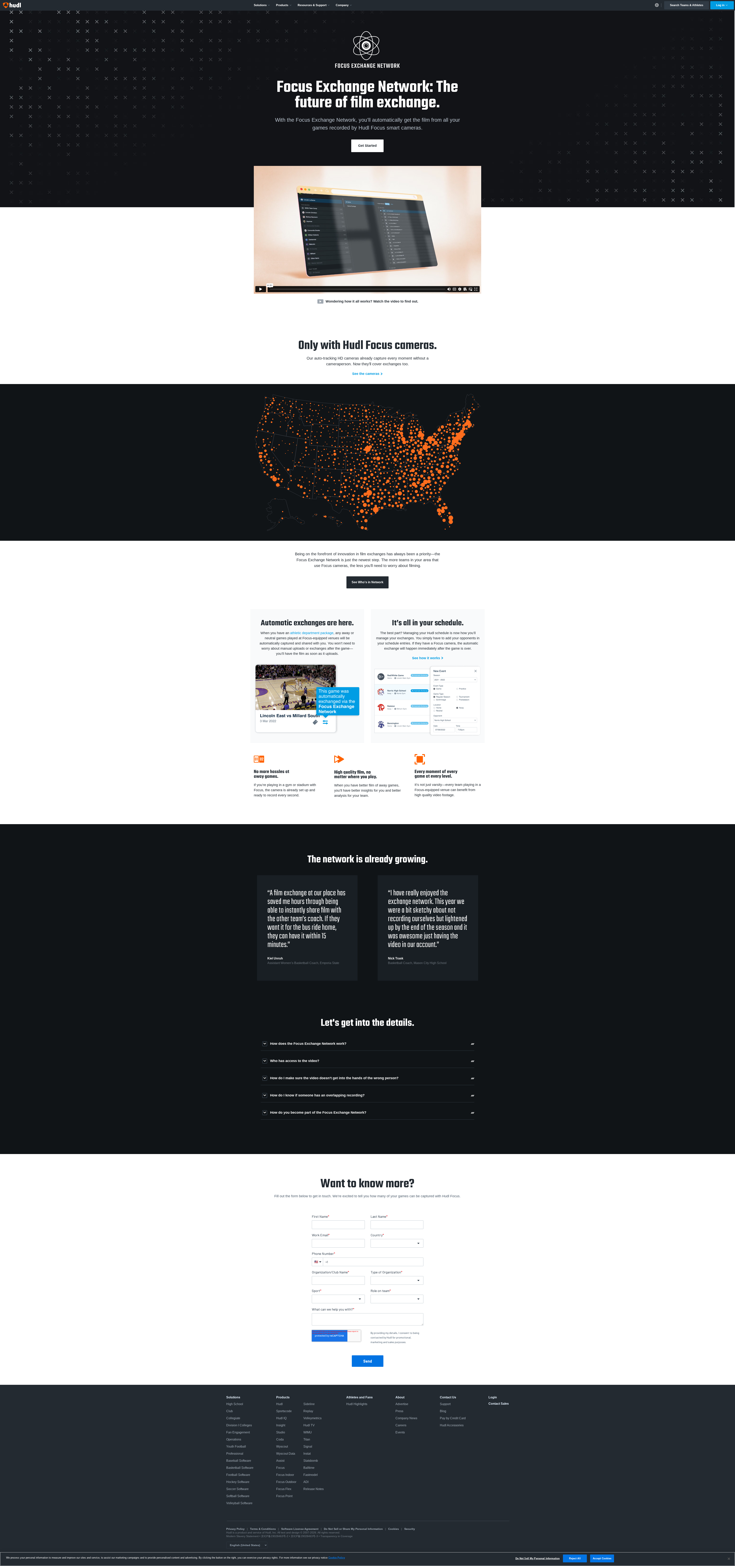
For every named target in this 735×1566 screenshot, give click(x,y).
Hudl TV (309, 1425)
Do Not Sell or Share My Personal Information (353, 1529)
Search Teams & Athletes (686, 5)
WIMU (307, 1432)
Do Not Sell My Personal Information (537, 1558)
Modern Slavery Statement (242, 1536)
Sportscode (284, 1411)
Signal (307, 1446)
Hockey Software (237, 1482)
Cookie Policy (336, 1557)
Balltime (308, 1467)
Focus (280, 1467)
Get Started (367, 146)
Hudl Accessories (452, 1425)
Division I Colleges (239, 1425)
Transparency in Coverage (336, 1536)
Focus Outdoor (286, 1482)
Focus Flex (283, 1489)
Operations (233, 1439)
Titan (306, 1439)
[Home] (12, 5)
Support (445, 1404)
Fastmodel (310, 1474)
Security (409, 1529)
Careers (400, 1425)
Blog (443, 1411)
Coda (280, 1439)
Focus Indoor (285, 1474)
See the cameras (365, 374)
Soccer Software (237, 1489)
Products (282, 5)
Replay (308, 1411)
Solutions (260, 5)
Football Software (238, 1474)
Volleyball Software (239, 1503)
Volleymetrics (312, 1418)
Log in (720, 5)
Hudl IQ (281, 1418)
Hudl (279, 1404)
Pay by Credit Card (453, 1418)
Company (342, 5)
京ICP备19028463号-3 (305, 1536)
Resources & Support (312, 5)
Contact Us (448, 1397)
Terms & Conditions (263, 1529)
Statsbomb (310, 1460)
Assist (280, 1460)
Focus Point (284, 1496)
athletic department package (311, 633)
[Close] (729, 1559)
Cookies (393, 1529)
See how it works (426, 658)
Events (400, 1432)
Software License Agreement (299, 1529)
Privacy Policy (235, 1529)
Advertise (401, 1404)
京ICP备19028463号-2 (275, 1536)
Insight (280, 1425)
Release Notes (313, 1489)
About (399, 1397)
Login (492, 1397)
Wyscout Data (285, 1453)
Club (229, 1411)
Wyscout (282, 1446)
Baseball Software (238, 1460)
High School (234, 1404)
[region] (367, 1559)
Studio (280, 1432)
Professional (234, 1453)
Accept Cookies (602, 1558)
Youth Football (236, 1446)
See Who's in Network (367, 582)
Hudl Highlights (356, 1404)
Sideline (309, 1404)
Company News (406, 1418)
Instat (307, 1453)
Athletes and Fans (359, 1397)
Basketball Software (239, 1467)
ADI (306, 1482)
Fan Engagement (238, 1432)
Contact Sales (498, 1403)
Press (399, 1411)
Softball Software (237, 1496)
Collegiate (233, 1418)
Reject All (575, 1558)
